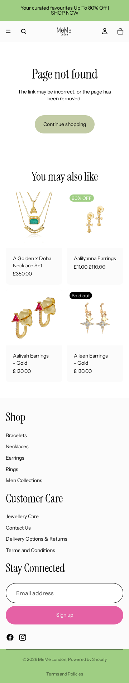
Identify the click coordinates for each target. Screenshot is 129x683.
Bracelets (16, 435)
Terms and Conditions (30, 550)
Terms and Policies (64, 674)
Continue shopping (64, 124)
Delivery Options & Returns (36, 539)
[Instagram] (22, 637)
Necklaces (17, 446)
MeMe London (52, 659)
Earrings (15, 457)
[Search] (24, 31)
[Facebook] (10, 637)
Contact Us (18, 527)
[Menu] (8, 31)
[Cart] (120, 31)
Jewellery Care (22, 516)
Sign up (64, 615)
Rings (12, 469)
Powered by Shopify (87, 659)
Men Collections (24, 480)
